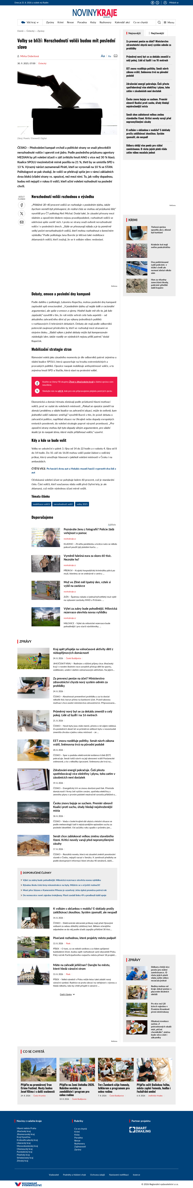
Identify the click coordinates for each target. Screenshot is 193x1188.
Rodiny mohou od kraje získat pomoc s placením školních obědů (161, 990)
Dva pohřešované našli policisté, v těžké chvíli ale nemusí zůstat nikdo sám (161, 267)
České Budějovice (73, 658)
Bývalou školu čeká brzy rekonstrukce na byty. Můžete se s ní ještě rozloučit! (61, 885)
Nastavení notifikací (119, 1174)
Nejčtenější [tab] (157, 33)
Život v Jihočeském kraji (81, 381)
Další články (66, 994)
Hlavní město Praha (26, 1128)
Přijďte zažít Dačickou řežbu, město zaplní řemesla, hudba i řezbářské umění (154, 1088)
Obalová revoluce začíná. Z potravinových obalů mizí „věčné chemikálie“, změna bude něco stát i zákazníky (161, 1029)
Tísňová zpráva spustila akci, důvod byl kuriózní (161, 230)
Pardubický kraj (24, 1151)
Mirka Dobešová (29, 56)
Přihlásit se (173, 2)
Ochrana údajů (97, 1174)
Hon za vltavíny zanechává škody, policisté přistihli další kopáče (159, 283)
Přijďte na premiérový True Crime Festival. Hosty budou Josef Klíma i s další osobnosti (38, 1088)
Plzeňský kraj (23, 1154)
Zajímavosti (80, 1146)
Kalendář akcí (122, 22)
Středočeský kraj (25, 1157)
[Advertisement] (74, 264)
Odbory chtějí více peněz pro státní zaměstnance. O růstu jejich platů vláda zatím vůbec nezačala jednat (146, 148)
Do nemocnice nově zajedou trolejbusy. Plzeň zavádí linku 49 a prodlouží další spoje (64, 895)
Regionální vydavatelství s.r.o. (163, 1184)
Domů (20, 30)
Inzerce (136, 1174)
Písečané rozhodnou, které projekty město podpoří (84, 938)
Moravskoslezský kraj (27, 1146)
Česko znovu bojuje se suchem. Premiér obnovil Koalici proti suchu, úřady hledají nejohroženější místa (82, 806)
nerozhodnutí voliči (63, 504)
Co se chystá (140, 22)
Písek (68, 944)
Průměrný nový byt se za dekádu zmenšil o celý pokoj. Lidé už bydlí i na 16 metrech (148, 58)
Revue (70, 22)
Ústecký (30, 30)
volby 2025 (82, 504)
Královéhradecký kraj (27, 1140)
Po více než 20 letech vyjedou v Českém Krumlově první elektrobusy (160, 1007)
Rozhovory (105, 22)
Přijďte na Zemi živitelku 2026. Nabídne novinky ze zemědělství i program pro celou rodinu (77, 1089)
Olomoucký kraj (24, 1148)
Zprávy (50, 22)
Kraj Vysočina (23, 1137)
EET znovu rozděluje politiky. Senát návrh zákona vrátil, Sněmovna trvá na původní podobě (147, 72)
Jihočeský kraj (24, 1131)
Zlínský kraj (22, 1160)
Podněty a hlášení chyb (74, 1174)
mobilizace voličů (41, 504)
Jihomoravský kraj (26, 1134)
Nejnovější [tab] (134, 33)
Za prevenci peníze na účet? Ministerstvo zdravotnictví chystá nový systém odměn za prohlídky (80, 682)
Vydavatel (54, 1174)
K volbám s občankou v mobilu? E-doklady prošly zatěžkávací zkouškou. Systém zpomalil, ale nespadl (148, 133)
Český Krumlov (39, 1096)
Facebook (152, 2)
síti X (60, 391)
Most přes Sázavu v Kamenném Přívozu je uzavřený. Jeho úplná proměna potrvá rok (65, 890)
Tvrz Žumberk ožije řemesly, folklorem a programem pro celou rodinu (114, 1088)
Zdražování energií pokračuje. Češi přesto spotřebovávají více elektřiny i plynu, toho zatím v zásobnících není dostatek (84, 773)
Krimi (60, 22)
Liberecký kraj (24, 1143)
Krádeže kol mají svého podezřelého (160, 245)
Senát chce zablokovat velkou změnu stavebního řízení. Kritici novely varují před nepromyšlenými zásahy (83, 839)
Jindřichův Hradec (155, 1096)
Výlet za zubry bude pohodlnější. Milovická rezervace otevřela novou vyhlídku (62, 880)
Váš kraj (31, 22)
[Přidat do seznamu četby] (115, 56)
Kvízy (93, 22)
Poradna (82, 22)
